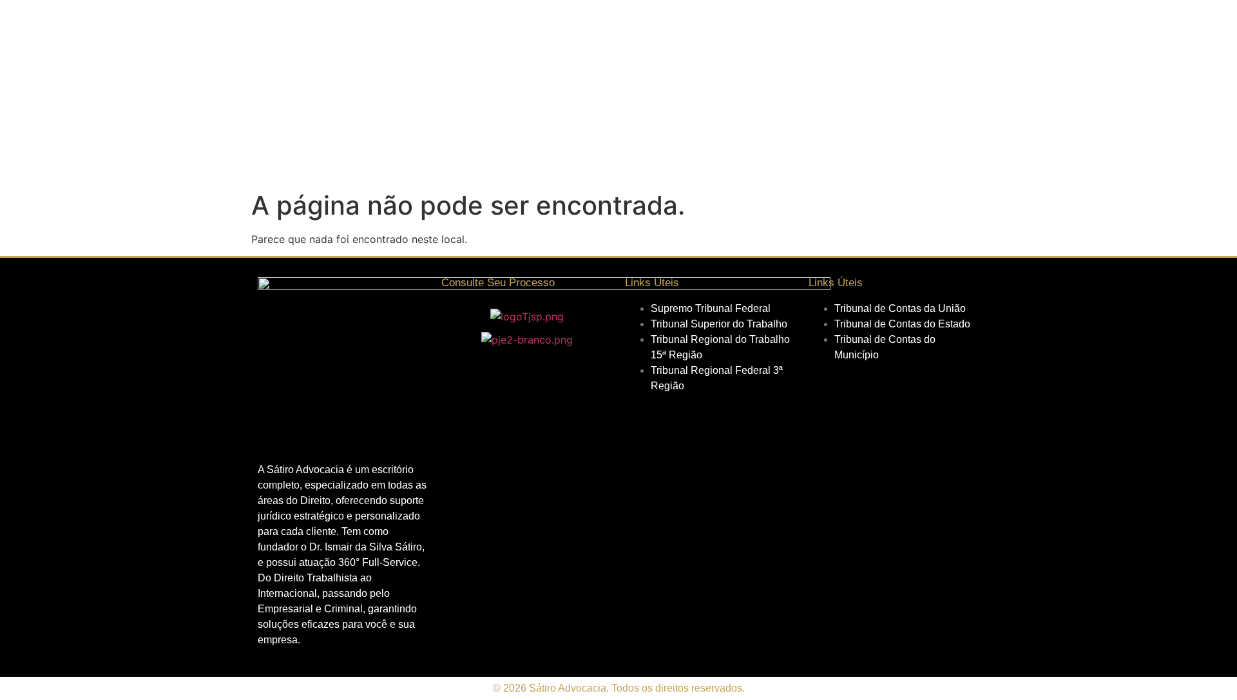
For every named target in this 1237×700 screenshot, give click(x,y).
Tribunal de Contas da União (900, 308)
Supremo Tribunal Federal (711, 308)
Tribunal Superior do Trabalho (719, 323)
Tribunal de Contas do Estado (902, 323)
